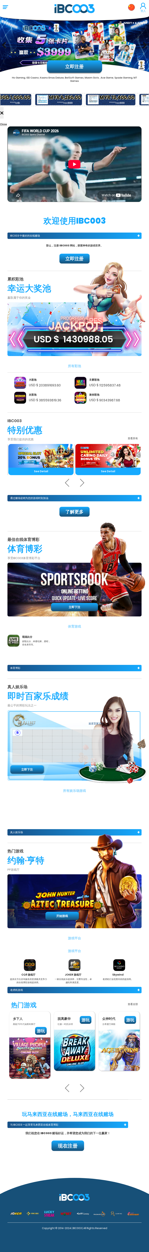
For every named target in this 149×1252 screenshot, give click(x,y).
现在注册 (67, 1145)
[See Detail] (41, 456)
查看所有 (133, 438)
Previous (5, 45)
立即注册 (74, 66)
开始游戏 (62, 916)
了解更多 (74, 512)
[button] (67, 483)
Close (3, 124)
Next (143, 45)
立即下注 (74, 607)
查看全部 (133, 1004)
